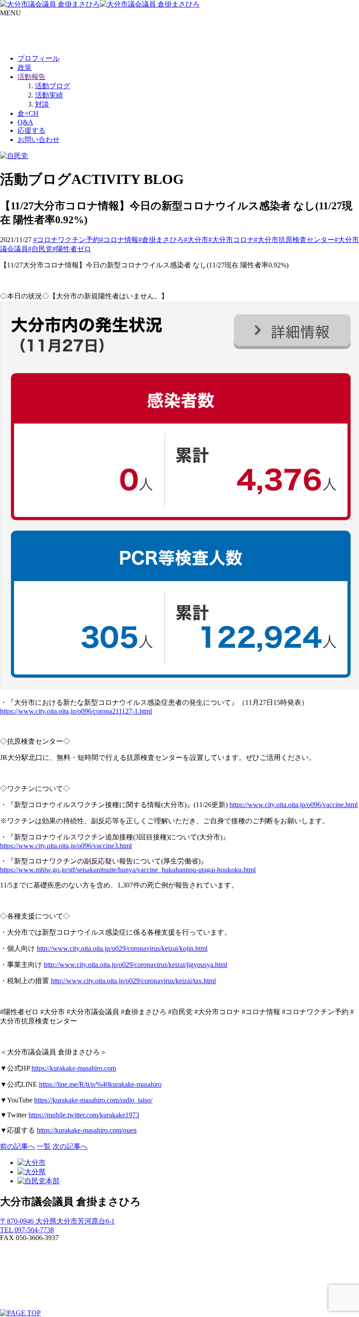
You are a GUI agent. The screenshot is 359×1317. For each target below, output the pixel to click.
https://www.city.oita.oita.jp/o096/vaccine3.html (66, 845)
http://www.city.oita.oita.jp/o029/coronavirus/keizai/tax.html (133, 980)
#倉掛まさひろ (161, 239)
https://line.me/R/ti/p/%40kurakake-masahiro (100, 1084)
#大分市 (196, 239)
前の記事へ (17, 1146)
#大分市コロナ (231, 239)
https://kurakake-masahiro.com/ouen (87, 1130)
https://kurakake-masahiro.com (74, 1068)
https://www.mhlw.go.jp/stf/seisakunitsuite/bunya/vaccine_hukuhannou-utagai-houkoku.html (128, 869)
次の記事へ (70, 1146)
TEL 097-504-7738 (27, 1230)
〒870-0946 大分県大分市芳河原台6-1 (57, 1221)
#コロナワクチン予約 (66, 239)
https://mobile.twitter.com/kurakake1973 (83, 1115)
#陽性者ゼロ (72, 249)
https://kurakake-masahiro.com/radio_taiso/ (93, 1100)
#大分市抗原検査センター (294, 239)
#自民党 (40, 249)
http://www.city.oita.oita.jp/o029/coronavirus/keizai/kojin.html (122, 948)
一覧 (44, 1146)
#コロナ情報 (119, 239)
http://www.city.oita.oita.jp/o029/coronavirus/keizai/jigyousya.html (135, 964)
